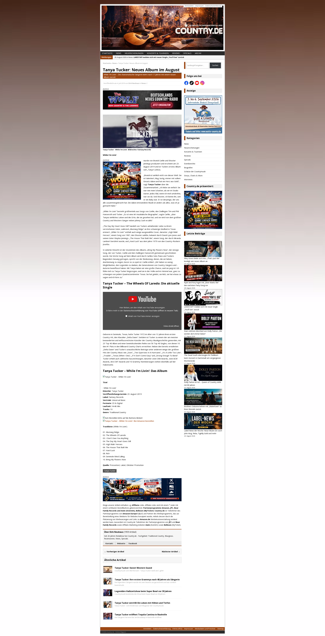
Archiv (198, 53)
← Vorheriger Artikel (114, 551)
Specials (187, 53)
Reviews (176, 53)
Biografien (188, 167)
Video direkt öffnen (171, 326)
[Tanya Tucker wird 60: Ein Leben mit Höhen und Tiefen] (107, 606)
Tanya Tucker (109, 471)
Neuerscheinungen (134, 53)
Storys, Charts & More (193, 175)
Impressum (199, 6)
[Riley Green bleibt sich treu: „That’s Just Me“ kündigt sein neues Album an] (203, 249)
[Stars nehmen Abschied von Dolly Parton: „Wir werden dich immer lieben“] (203, 321)
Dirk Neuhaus (133, 83)
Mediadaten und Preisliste (205, 628)
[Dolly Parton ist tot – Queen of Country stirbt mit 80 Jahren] (203, 373)
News (118, 53)
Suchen (215, 65)
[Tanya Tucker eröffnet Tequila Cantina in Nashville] (107, 618)
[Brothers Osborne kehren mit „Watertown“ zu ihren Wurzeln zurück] (203, 397)
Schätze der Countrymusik (195, 171)
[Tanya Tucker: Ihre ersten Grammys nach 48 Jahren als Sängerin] (107, 583)
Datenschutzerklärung (213, 6)
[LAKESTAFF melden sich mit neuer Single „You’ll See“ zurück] (203, 297)
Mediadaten (189, 6)
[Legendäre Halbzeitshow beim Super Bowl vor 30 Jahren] (107, 594)
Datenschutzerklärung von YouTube (151, 310)
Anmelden (147, 628)
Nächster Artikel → (171, 551)
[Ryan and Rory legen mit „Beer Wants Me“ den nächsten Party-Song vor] (203, 273)
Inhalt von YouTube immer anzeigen (143, 316)
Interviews (188, 179)
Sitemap (220, 628)
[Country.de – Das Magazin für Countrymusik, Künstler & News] (162, 27)
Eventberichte (189, 163)
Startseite (107, 53)
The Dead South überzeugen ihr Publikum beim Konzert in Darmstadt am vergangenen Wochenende (202, 358)
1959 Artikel (130, 532)
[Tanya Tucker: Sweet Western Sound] (107, 571)
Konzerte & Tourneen (158, 53)
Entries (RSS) (177, 628)
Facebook (133, 543)
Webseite (121, 543)
